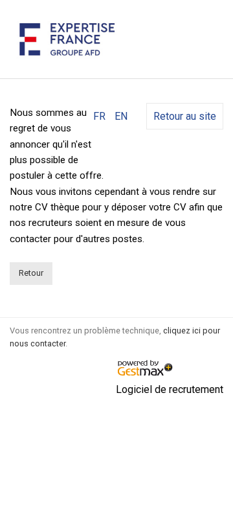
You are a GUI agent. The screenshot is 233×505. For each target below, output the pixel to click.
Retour (31, 273)
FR (99, 116)
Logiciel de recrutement (169, 389)
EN (121, 116)
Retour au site (184, 116)
